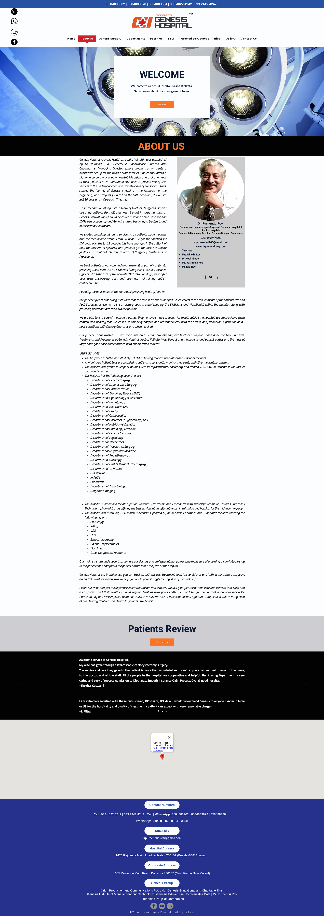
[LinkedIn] (216, 277)
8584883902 (180, 814)
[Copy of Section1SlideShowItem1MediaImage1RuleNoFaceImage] (162, 711)
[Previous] (18, 685)
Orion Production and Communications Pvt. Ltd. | (134, 890)
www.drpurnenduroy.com (210, 246)
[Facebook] (14, 42)
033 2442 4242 (205, 4)
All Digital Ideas (184, 912)
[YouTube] (162, 906)
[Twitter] (211, 277)
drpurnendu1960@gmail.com (210, 242)
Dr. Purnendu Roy (225, 894)
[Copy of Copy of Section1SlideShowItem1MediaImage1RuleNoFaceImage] (166, 711)
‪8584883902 (115, 4)
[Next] (305, 685)
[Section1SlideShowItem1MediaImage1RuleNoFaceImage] (158, 711)
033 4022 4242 (111, 814)
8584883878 (137, 4)
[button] (110, 39)
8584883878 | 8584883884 (209, 814)
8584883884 (158, 4)
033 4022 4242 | (182, 4)
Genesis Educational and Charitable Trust (195, 890)
